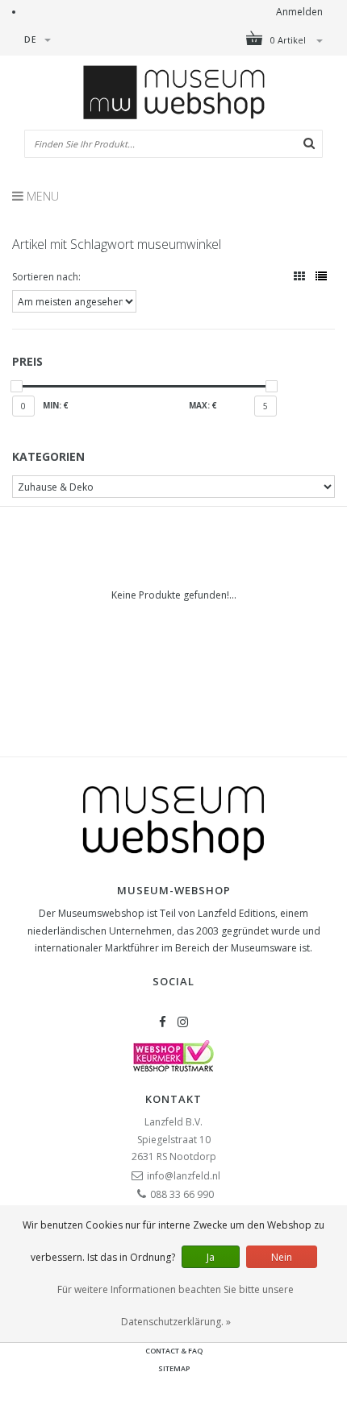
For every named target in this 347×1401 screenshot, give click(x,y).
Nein (281, 1257)
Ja (211, 1257)
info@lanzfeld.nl (183, 1176)
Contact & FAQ (174, 1350)
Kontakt (173, 1099)
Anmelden (299, 12)
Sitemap (174, 1368)
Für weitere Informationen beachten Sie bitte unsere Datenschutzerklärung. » (175, 1305)
